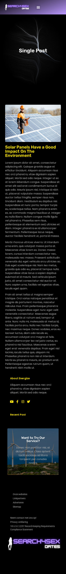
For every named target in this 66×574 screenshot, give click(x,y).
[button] (38, 7)
